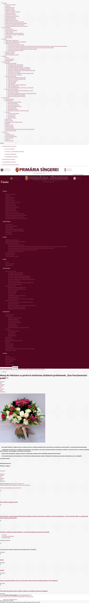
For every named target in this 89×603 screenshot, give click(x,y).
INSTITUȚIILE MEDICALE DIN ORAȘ (16, 95)
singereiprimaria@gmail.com (10, 599)
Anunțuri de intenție (13, 103)
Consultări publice (9, 99)
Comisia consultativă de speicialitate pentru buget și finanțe (22, 49)
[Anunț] (3, 557)
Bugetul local (8, 119)
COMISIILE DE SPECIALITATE (12, 43)
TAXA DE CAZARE (12, 82)
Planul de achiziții (12, 107)
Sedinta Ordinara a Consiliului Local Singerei (19, 485)
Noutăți (4, 56)
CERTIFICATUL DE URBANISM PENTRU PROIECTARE (20, 73)
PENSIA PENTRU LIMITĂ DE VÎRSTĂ (16, 96)
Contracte (7, 112)
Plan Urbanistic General (9, 162)
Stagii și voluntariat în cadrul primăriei (14, 22)
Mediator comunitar (10, 10)
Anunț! (2, 570)
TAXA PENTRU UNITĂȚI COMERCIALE (17, 85)
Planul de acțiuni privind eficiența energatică (16, 23)
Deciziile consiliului (9, 53)
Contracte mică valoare (13, 113)
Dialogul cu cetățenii (10, 13)
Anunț (2, 560)
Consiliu (5, 39)
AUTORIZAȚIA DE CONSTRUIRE (15, 64)
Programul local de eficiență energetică (14, 24)
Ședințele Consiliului (10, 52)
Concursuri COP (12, 115)
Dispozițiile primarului (10, 14)
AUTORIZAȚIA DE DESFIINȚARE (15, 66)
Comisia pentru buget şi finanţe (15, 50)
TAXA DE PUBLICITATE (13, 86)
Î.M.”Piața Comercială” (10, 154)
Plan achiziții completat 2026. (9, 502)
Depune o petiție (9, 140)
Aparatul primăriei (9, 9)
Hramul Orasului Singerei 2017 (16, 483)
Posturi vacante (9, 120)
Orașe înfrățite (8, 37)
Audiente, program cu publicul (12, 11)
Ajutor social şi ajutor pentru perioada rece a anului (20, 90)
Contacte (5, 132)
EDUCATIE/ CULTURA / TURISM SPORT (14, 34)
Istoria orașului (9, 29)
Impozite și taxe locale (10, 76)
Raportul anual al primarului (12, 16)
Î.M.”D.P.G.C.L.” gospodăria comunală (14, 151)
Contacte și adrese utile (11, 136)
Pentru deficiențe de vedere (6, 601)
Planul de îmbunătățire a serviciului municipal (16, 26)
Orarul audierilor (9, 138)
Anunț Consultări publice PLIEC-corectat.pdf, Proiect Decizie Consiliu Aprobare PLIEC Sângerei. (29, 580)
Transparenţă (6, 97)
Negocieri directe (12, 117)
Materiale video (9, 60)
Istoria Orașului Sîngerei (11, 30)
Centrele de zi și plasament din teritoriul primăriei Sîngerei (22, 93)
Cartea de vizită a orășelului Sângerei (14, 33)
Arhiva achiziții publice (10, 130)
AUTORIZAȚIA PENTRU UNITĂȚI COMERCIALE (19, 67)
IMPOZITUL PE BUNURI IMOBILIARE (17, 77)
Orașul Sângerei (6, 27)
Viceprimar (7, 6)
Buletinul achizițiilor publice (14, 102)
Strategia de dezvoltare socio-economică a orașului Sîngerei (19, 129)
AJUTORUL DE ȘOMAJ (13, 92)
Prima (1, 369)
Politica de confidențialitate (18, 596)
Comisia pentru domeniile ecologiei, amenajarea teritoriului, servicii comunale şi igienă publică (31, 47)
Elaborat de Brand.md (5, 596)
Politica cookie (29, 596)
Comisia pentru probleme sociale (16, 44)
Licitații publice (11, 116)
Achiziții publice (9, 100)
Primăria (5, 3)
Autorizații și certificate (10, 63)
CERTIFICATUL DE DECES (14, 72)
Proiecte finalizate (9, 128)
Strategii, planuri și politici (11, 20)
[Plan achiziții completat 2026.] (7, 499)
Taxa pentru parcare (13, 80)
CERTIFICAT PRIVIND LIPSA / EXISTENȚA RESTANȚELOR (21, 70)
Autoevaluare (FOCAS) (10, 19)
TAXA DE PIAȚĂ (11, 83)
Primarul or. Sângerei (10, 4)
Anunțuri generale (9, 59)
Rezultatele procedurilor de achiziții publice (18, 110)
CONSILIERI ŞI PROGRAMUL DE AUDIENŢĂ (15, 42)
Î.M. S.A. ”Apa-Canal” (10, 149)
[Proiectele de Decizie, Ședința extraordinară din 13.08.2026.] (3, 546)
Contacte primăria (9, 135)
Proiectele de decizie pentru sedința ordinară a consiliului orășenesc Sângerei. (24, 591)
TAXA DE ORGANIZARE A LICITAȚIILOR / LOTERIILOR (20, 87)
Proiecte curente (9, 126)
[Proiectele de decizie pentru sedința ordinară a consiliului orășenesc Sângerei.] (3, 588)
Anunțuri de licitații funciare (14, 106)
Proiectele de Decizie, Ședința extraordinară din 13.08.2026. (18, 549)
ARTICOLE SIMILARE (5, 488)
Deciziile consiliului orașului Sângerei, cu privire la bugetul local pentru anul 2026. (24, 532)
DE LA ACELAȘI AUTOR (15, 488)
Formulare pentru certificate (15, 75)
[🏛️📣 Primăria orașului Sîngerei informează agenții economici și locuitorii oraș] (7, 513)
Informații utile (6, 62)
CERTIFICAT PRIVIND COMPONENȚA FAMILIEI (19, 69)
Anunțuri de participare (13, 105)
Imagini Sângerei (9, 32)
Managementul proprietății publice (13, 122)
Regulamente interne (10, 17)
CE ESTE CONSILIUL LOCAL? (12, 54)
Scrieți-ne (7, 139)
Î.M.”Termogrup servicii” (11, 156)
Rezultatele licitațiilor (13, 109)
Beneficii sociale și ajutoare (11, 89)
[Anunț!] (3, 567)
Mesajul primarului (9, 7)
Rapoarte (7, 123)
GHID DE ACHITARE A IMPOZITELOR (17, 79)
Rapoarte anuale (9, 125)
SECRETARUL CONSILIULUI (12, 40)
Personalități (8, 36)
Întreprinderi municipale (9, 146)
